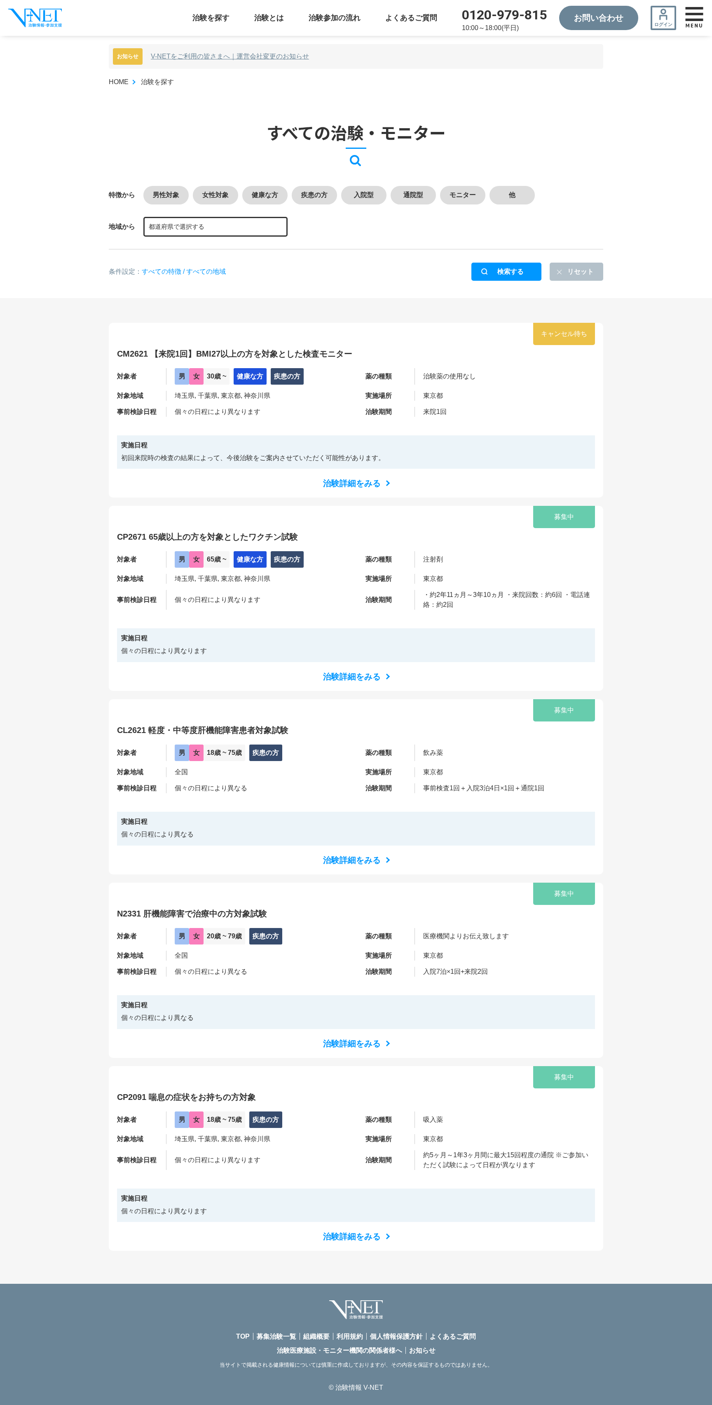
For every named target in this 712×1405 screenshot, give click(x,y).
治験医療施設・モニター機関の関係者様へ (339, 1350)
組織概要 (316, 1336)
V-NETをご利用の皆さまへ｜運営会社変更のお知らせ (230, 56)
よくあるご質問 (411, 18)
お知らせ (422, 1350)
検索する (510, 271)
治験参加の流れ (335, 18)
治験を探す (211, 18)
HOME (119, 81)
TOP (243, 1336)
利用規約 (350, 1336)
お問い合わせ (598, 17)
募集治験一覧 (276, 1336)
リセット (580, 271)
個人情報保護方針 (396, 1336)
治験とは (269, 18)
